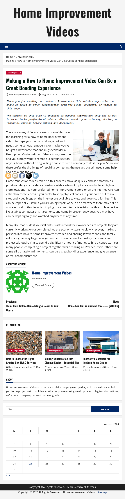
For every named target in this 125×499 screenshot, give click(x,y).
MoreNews (73, 487)
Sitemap (102, 492)
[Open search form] (121, 46)
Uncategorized (14, 72)
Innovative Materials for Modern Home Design (96, 361)
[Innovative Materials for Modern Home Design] (101, 343)
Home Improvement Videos (62, 21)
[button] (6, 46)
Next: (93, 303)
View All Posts (43, 285)
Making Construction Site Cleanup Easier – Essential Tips (62, 361)
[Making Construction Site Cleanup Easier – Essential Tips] (62, 343)
